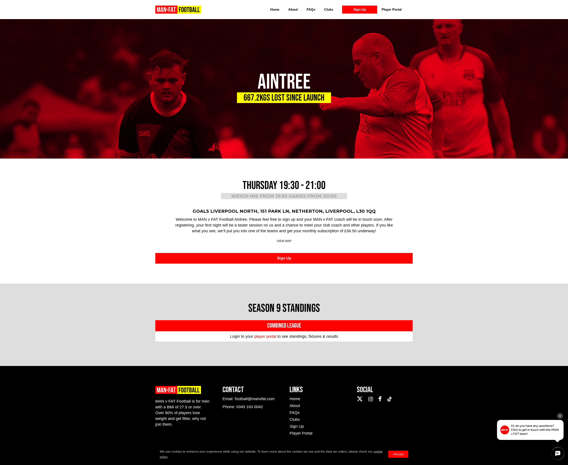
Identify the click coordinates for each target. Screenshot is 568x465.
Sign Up (359, 9)
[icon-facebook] (381, 399)
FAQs (311, 9)
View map (284, 241)
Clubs (328, 9)
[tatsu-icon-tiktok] (389, 399)
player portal (265, 336)
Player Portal (392, 9)
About (293, 9)
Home (274, 9)
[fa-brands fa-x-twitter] (361, 399)
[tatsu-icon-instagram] (371, 399)
